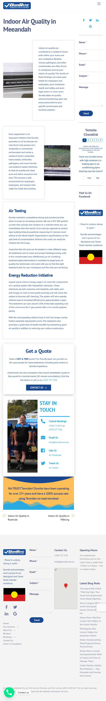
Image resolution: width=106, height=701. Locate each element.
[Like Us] (43, 450)
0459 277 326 (55, 429)
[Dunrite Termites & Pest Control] (17, 8)
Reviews (7, 633)
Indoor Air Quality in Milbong (58, 517)
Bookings (7, 637)
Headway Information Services (55, 691)
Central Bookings (58, 421)
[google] (90, 26)
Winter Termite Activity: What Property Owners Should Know (90, 643)
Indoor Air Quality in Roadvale (18, 517)
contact (85, 569)
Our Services (9, 626)
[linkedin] (97, 19)
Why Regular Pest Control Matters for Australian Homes (88, 632)
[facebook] (84, 19)
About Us (7, 630)
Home (6, 623)
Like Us (52, 450)
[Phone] (9, 692)
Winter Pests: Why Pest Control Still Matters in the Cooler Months (90, 621)
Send (86, 113)
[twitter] (90, 19)
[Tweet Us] (43, 463)
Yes (89, 178)
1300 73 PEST (55, 425)
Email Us (53, 437)
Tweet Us (54, 463)
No (97, 178)
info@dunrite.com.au (59, 442)
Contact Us (36, 387)
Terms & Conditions (12, 643)
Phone (83, 53)
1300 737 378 (49, 380)
